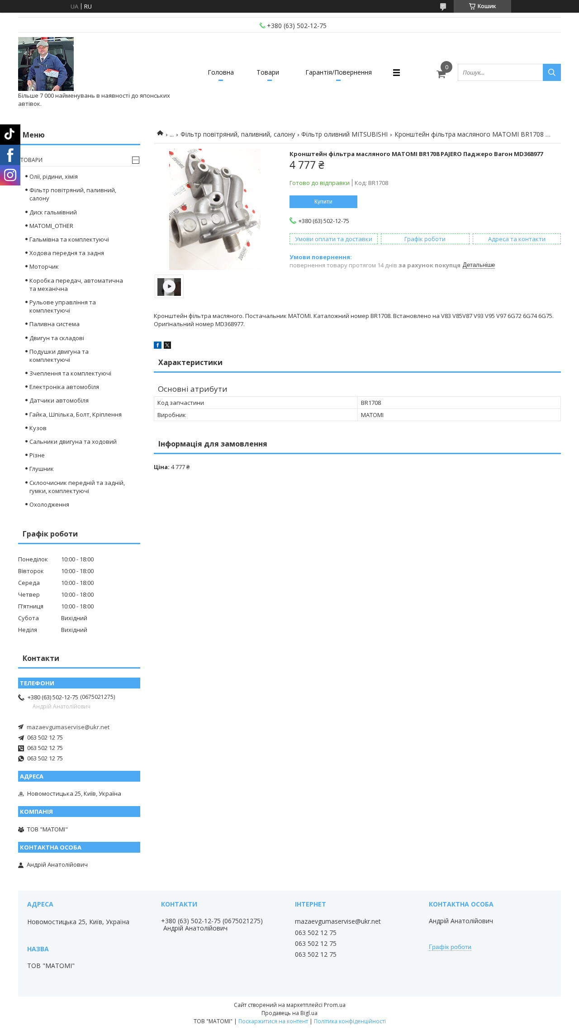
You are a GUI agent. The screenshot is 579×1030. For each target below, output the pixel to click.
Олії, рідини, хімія (53, 176)
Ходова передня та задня (66, 253)
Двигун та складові (56, 338)
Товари (267, 72)
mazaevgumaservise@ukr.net (68, 727)
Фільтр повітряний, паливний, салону (237, 134)
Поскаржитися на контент (273, 1021)
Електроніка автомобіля (64, 387)
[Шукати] (552, 72)
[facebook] (157, 346)
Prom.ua (335, 1005)
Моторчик (44, 266)
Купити (323, 202)
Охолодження (49, 504)
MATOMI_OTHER (51, 226)
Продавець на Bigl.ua (289, 1013)
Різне (37, 455)
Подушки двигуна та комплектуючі (59, 355)
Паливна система (54, 324)
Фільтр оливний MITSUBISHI (344, 134)
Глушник (41, 469)
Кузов (38, 428)
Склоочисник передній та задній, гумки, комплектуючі (77, 487)
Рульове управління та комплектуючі (62, 306)
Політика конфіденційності (350, 1021)
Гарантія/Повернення (338, 72)
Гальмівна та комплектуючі (69, 239)
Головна (221, 72)
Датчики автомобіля (59, 400)
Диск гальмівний (53, 212)
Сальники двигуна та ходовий (73, 441)
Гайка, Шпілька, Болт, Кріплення (75, 414)
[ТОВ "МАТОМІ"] (46, 64)
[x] (167, 346)
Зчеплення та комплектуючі (70, 373)
